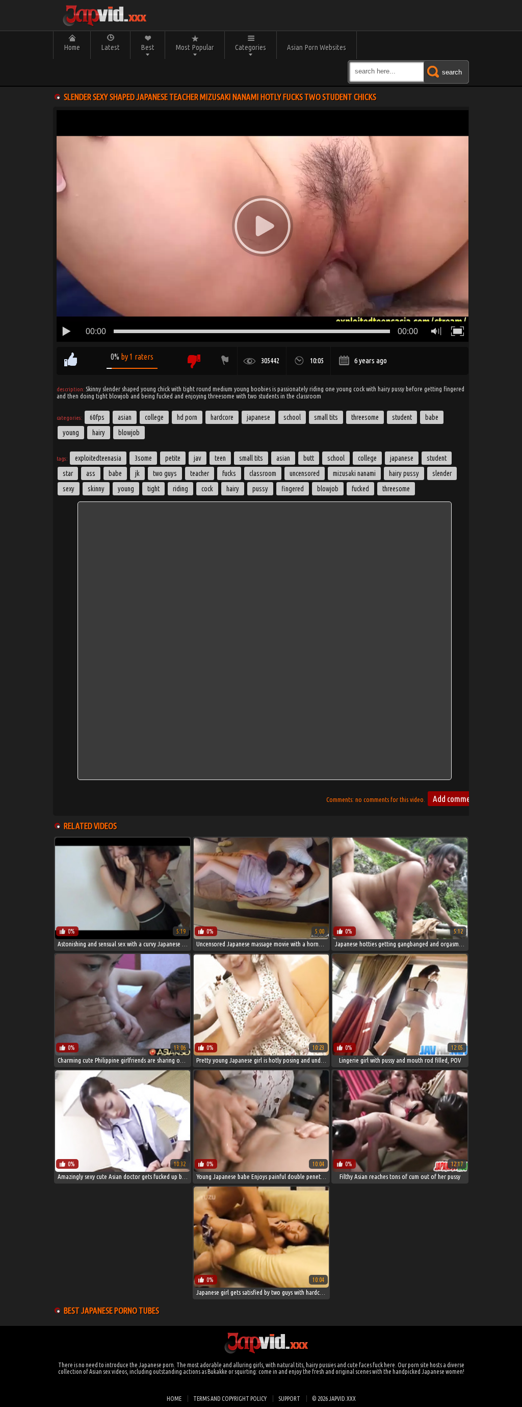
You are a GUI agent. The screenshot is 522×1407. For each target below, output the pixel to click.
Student (402, 417)
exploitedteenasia (98, 458)
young (126, 489)
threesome (396, 489)
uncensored (305, 473)
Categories (250, 47)
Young (71, 433)
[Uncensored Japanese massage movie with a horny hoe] (261, 936)
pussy (260, 489)
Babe (431, 417)
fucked (360, 489)
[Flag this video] (223, 361)
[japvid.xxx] (104, 15)
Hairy (98, 433)
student (437, 458)
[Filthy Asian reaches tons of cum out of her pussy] (399, 1169)
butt (308, 458)
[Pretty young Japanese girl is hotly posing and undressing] (261, 1053)
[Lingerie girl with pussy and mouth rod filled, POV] (399, 1053)
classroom (262, 473)
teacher (199, 473)
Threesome (365, 417)
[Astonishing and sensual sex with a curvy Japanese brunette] (122, 936)
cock (207, 489)
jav (197, 458)
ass (90, 473)
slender (442, 473)
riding (180, 489)
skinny (96, 489)
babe (115, 473)
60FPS (97, 417)
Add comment (455, 798)
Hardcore (222, 417)
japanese (401, 458)
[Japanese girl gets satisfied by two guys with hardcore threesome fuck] (261, 1285)
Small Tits (326, 417)
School (292, 417)
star (68, 473)
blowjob (327, 489)
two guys (165, 473)
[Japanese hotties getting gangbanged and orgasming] (399, 936)
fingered (292, 489)
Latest (110, 47)
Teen (220, 458)
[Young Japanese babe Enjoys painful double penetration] (261, 1169)
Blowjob (129, 433)
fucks (229, 473)
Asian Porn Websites (316, 47)
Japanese (258, 417)
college (367, 458)
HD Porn (187, 417)
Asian (125, 417)
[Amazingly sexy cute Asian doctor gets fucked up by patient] (122, 1169)
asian (283, 458)
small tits (251, 458)
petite (172, 458)
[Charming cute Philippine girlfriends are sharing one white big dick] (122, 1053)
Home (72, 47)
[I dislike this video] (193, 361)
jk (137, 473)
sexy (68, 489)
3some (143, 458)
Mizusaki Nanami (354, 473)
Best (147, 47)
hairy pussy (404, 473)
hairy (232, 489)
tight (153, 489)
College (154, 417)
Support (289, 1398)
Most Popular (194, 47)
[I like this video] (71, 361)
